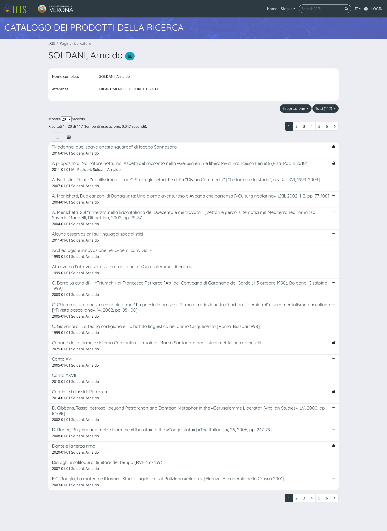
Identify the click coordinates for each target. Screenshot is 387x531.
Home (272, 8)
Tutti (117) (324, 108)
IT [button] (356, 8)
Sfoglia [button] (286, 8)
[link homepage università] (56, 8)
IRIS (51, 43)
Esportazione (294, 108)
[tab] (57, 137)
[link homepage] (16, 8)
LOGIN (377, 8)
